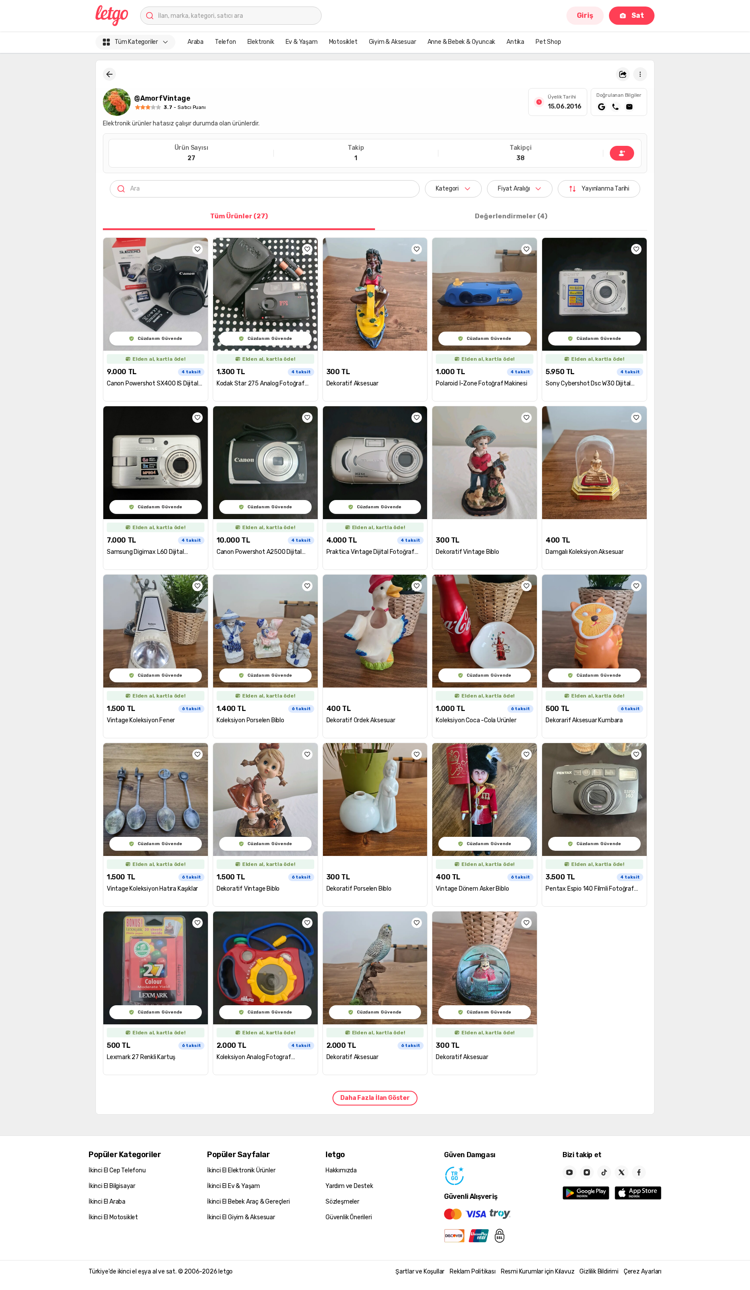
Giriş (585, 15)
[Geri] (109, 74)
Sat (638, 15)
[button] (623, 74)
